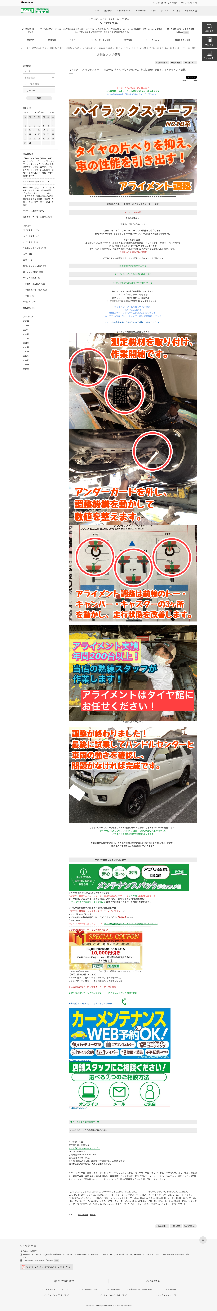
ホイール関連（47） (31, 236)
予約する (209, 44)
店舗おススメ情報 (182, 40)
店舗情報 (52, 40)
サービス (164, 10)
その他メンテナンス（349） (35, 248)
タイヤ (153, 10)
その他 (93, 1214)
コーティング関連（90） (33, 271)
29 (53, 138)
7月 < (26, 112)
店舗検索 (108, 10)
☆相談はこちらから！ (79, 1108)
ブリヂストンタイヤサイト (55, 1295)
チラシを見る (209, 58)
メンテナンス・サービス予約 (164, 2)
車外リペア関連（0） (32, 277)
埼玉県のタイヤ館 (72, 48)
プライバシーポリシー (88, 1289)
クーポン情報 (110, 986)
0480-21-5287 (30, 30)
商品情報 (128, 40)
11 (35, 129)
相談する (209, 31)
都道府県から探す (56, 48)
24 (30, 138)
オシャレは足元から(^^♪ (34, 210)
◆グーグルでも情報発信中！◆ (84, 1121)
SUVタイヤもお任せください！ (36, 181)
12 (39, 129)
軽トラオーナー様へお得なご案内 (37, 216)
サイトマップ (49, 1289)
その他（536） (29, 295)
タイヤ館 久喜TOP (89, 48)
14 (48, 129)
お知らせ (73, 40)
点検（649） (28, 254)
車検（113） (28, 260)
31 (30, 142)
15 (53, 129)
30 (25, 142)
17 (30, 134)
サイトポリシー (113, 1289)
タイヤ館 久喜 (108, 23)
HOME (97, 10)
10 (30, 129)
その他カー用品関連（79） (34, 283)
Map (186, 32)
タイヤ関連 (83, 1214)
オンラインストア (187, 2)
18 (35, 134)
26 (39, 138)
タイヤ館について (124, 10)
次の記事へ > (190, 62)
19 (39, 134)
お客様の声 (189, 10)
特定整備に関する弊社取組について (144, 1289)
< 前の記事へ (161, 62)
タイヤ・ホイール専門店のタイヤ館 (33, 48)
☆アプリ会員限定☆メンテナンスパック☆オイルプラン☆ (131, 923)
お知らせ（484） (30, 301)
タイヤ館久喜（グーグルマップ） (84, 1148)
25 (35, 138)
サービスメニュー (153, 40)
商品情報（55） (29, 307)
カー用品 (176, 10)
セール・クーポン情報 (100, 40)
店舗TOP (30, 40)
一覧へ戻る (176, 62)
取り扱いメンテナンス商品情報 (122, 992)
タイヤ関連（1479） (31, 230)
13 (44, 129)
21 (48, 134)
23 (25, 138)
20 (44, 134)
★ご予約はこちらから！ (80, 1060)
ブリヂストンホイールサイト (112, 1295)
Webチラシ (141, 10)
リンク (67, 1289)
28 (48, 138)
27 (44, 138)
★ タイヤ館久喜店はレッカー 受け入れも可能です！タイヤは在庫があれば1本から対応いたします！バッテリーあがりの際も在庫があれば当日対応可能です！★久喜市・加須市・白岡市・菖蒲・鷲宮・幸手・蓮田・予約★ (39, 196)
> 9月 (52, 112)
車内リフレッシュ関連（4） (35, 265)
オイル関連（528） (31, 242)
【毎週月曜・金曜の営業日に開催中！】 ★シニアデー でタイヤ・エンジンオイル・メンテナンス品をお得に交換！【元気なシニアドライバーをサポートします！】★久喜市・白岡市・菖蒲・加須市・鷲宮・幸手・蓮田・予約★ (38, 167)
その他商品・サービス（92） (35, 289)
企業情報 (172, 1289)
